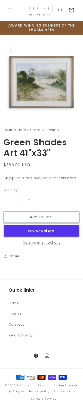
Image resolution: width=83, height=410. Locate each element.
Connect (16, 324)
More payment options (41, 243)
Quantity (11, 189)
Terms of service (44, 398)
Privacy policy (64, 391)
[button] (9, 10)
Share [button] (14, 256)
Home (14, 303)
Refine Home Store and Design (40, 385)
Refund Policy (21, 335)
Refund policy (39, 391)
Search (15, 313)
